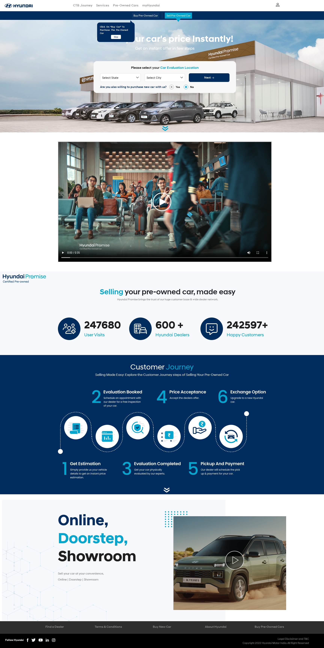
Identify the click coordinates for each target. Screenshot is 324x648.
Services (102, 5)
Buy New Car (162, 627)
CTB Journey (82, 5)
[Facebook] (29, 639)
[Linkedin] (49, 639)
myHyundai (151, 5)
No (192, 86)
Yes (178, 86)
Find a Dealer (54, 627)
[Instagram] (53, 639)
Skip (116, 36)
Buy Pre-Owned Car (146, 15)
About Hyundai (215, 627)
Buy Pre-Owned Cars (269, 627)
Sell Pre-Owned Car (178, 15)
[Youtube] (42, 639)
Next (208, 77)
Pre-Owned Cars (126, 5)
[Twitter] (35, 639)
